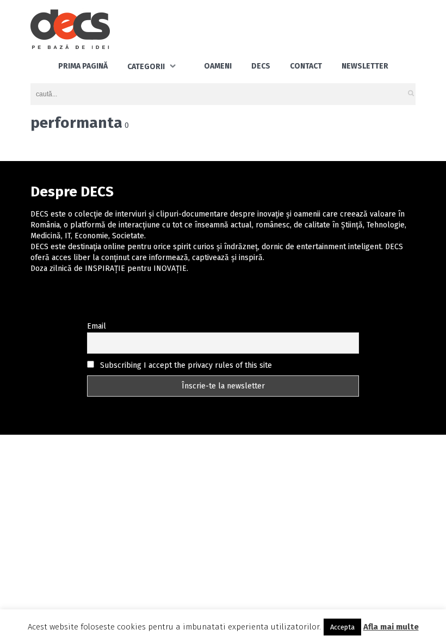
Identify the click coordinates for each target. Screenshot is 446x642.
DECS (260, 66)
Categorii (146, 66)
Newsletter (365, 66)
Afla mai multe (391, 627)
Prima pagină (83, 66)
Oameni (218, 66)
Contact (306, 66)
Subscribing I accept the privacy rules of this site (185, 365)
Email (96, 326)
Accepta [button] (342, 627)
